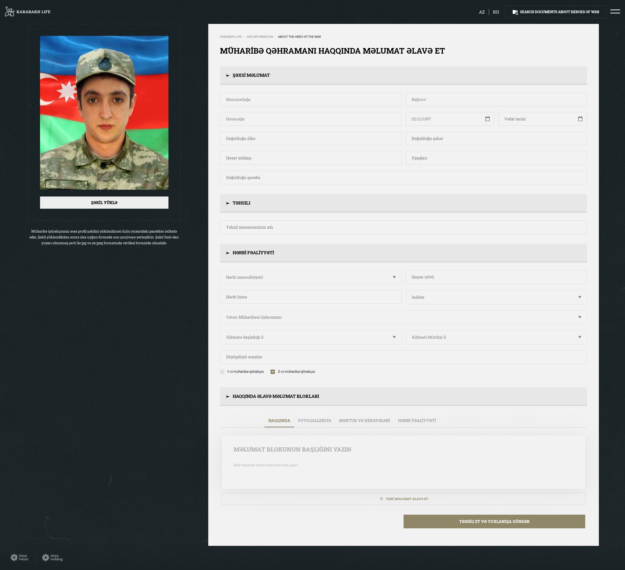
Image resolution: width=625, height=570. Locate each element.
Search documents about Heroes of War (559, 12)
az (482, 12)
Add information (260, 37)
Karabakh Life (231, 37)
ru (496, 12)
